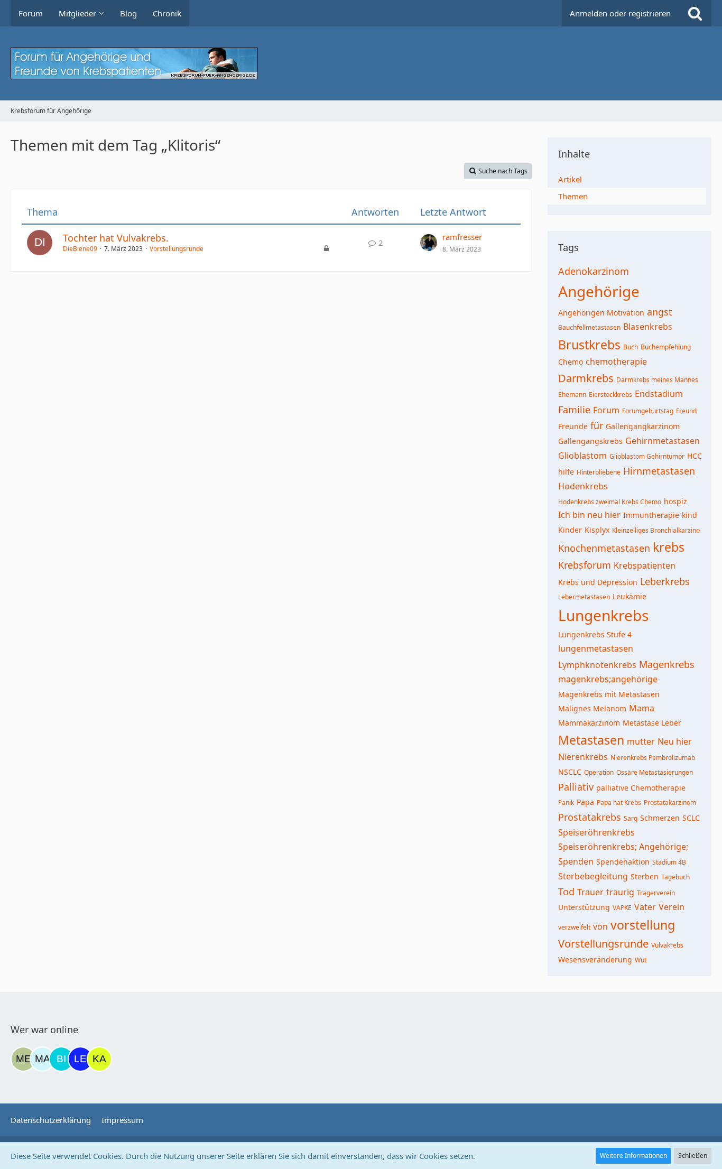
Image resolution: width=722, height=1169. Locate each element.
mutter (641, 741)
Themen (573, 196)
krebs (668, 547)
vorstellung (642, 924)
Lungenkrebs (603, 615)
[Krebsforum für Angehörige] (361, 63)
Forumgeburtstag (647, 410)
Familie (574, 409)
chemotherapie (616, 361)
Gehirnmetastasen (662, 441)
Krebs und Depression (597, 582)
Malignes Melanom (592, 708)
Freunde (573, 426)
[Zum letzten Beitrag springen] (428, 242)
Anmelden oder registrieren (620, 13)
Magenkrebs (667, 664)
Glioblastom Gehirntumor (646, 456)
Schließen (692, 1155)
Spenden (576, 861)
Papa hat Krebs (619, 802)
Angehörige (599, 291)
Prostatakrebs (589, 817)
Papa (585, 802)
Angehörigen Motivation (601, 313)
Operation (599, 772)
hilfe (566, 472)
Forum (606, 410)
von (600, 926)
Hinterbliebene (599, 472)
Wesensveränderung (595, 959)
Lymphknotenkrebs (597, 665)
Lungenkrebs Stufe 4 (595, 634)
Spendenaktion (623, 862)
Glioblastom (582, 455)
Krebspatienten (644, 565)
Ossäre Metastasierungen (654, 772)
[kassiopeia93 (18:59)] (99, 1059)
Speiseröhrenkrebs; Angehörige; (623, 846)
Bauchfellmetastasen (589, 327)
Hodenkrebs (583, 486)
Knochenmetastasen (604, 548)
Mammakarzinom (589, 723)
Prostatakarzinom (670, 802)
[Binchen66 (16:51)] (61, 1059)
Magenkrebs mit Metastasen (609, 694)
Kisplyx (597, 530)
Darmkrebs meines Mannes (657, 379)
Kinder (570, 530)
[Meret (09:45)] (23, 1059)
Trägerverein (656, 892)
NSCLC (569, 772)
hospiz (675, 501)
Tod (566, 891)
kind (689, 515)
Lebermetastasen (584, 596)
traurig (620, 892)
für (596, 425)
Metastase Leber (652, 723)
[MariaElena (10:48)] (42, 1059)
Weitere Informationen (633, 1155)
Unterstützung (584, 907)
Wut (640, 959)
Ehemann (572, 394)
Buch (630, 346)
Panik (566, 802)
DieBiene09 (80, 248)
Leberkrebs (665, 581)
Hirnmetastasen (659, 471)
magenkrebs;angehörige (608, 679)
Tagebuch (675, 877)
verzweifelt (574, 927)
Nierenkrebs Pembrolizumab (652, 757)
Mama (641, 708)
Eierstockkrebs (610, 394)
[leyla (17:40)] (80, 1059)
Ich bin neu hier (589, 515)
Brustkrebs (589, 344)
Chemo (570, 362)
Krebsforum (584, 565)
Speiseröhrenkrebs (596, 832)
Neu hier (675, 741)
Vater (645, 907)
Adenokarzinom (593, 271)
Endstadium (659, 394)
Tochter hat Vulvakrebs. (116, 237)
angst (659, 311)
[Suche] (695, 13)
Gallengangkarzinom (643, 426)
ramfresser (462, 236)
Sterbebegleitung (593, 876)
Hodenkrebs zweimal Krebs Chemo (609, 501)
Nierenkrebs (583, 757)
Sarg (630, 818)
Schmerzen (660, 818)
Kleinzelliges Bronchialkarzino (656, 530)
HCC (694, 456)
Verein (671, 907)
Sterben (645, 876)
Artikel (570, 179)
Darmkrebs (586, 378)
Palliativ (576, 787)
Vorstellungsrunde (176, 248)
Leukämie (629, 596)
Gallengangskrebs (590, 441)
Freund (686, 410)
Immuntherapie (651, 515)
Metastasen (591, 739)
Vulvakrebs (667, 945)
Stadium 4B (669, 862)
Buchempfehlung (666, 346)
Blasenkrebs (647, 326)
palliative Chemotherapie (641, 788)
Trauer (590, 892)
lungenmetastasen (595, 648)
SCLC (691, 818)
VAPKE (622, 907)
